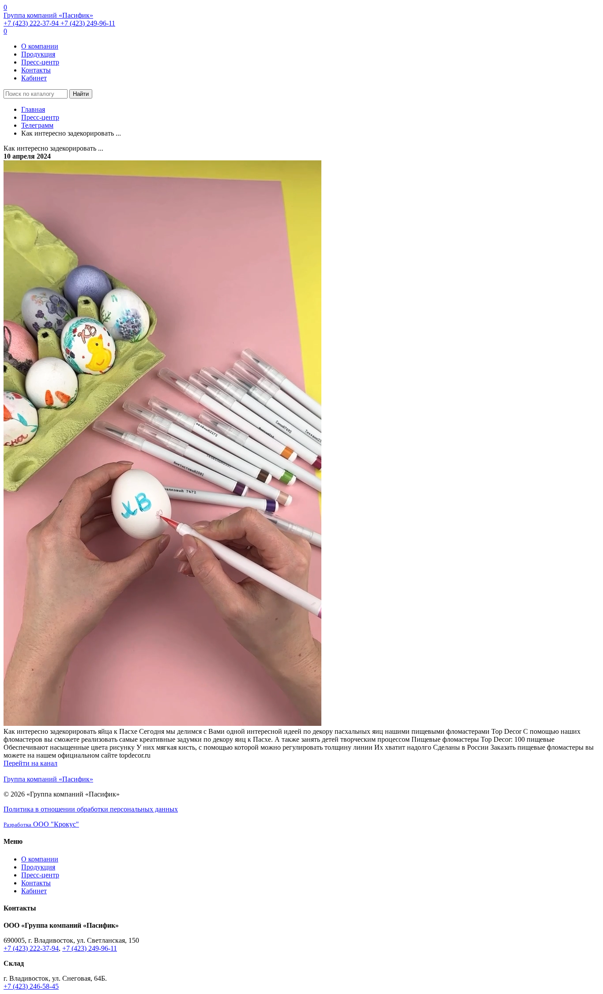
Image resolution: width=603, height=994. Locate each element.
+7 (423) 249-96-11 (87, 23)
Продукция (38, 54)
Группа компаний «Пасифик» (48, 15)
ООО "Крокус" (41, 824)
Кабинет (34, 78)
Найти (81, 94)
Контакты (36, 70)
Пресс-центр (40, 62)
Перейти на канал (30, 763)
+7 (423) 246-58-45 (31, 986)
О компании (39, 46)
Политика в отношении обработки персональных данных (91, 809)
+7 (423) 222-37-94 (32, 23)
